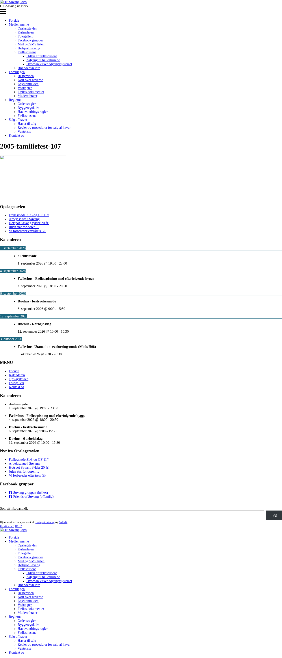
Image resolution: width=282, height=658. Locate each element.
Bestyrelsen (26, 76)
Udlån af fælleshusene (41, 56)
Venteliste (24, 131)
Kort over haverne (30, 80)
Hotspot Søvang (29, 48)
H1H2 (18, 526)
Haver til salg (27, 123)
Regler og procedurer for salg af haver (44, 127)
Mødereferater (27, 96)
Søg (274, 515)
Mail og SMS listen (31, 44)
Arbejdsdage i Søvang (24, 219)
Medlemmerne (19, 24)
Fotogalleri (25, 36)
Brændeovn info (29, 68)
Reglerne (15, 100)
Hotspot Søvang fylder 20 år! (29, 223)
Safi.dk (63, 522)
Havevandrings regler (33, 112)
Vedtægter (25, 88)
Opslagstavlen (27, 28)
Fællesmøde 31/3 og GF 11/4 (29, 215)
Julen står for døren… (24, 227)
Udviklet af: (7, 526)
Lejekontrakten (28, 84)
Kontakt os (16, 135)
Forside (14, 20)
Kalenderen (26, 32)
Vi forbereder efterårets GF (27, 231)
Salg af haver (18, 119)
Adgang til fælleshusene (43, 60)
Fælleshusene (27, 52)
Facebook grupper (30, 40)
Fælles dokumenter (31, 92)
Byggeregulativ (28, 108)
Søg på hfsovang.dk (14, 508)
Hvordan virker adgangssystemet (49, 64)
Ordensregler (27, 104)
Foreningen (17, 72)
